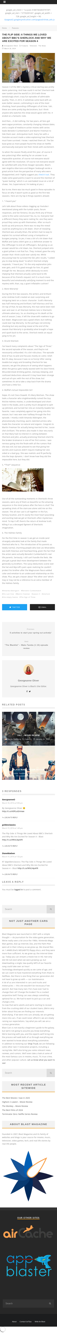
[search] (51, 909)
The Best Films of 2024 (12, 1110)
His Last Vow (8, 594)
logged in (18, 889)
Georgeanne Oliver (10, 46)
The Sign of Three (28, 597)
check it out (43, 174)
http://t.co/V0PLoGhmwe (13, 811)
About (14, 1321)
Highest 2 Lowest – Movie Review (17, 1102)
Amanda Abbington (11, 591)
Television (33, 46)
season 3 (36, 594)
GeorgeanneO (8, 799)
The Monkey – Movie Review (15, 1106)
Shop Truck (33, 1043)
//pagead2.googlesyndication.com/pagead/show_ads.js (29, 19)
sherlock (46, 594)
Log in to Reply (11, 817)
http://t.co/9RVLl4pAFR (12, 839)
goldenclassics (9, 824)
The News (42, 46)
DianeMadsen (8, 853)
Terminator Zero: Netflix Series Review (19, 1114)
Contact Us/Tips (26, 1321)
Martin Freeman (23, 594)
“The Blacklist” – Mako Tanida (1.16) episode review (26, 645)
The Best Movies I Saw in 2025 (16, 1098)
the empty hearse (10, 597)
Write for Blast (40, 1321)
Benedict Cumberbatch (31, 591)
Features (24, 46)
